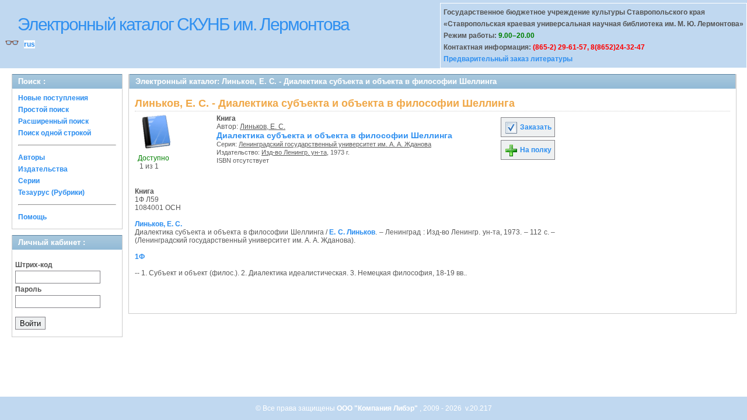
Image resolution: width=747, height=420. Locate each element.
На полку (534, 150)
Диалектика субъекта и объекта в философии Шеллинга (334, 135)
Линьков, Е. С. (262, 127)
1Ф (140, 257)
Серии (29, 181)
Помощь (32, 217)
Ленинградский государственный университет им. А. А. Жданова (335, 144)
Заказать (534, 127)
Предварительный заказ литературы (508, 59)
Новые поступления (53, 98)
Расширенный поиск (53, 121)
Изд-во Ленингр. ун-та (294, 152)
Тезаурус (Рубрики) (51, 192)
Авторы (31, 157)
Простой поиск (43, 110)
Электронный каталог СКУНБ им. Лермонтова (183, 24)
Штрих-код (34, 265)
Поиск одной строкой (54, 133)
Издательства (43, 169)
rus (29, 44)
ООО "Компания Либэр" (378, 408)
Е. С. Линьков (352, 232)
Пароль (28, 289)
